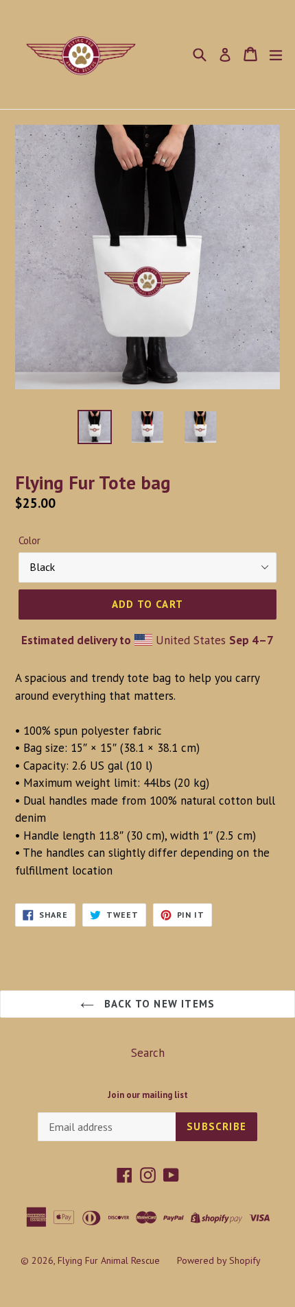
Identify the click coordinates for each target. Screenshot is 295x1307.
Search (148, 1052)
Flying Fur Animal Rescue (109, 1260)
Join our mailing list (148, 1095)
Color (29, 540)
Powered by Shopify (219, 1260)
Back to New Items (158, 1003)
